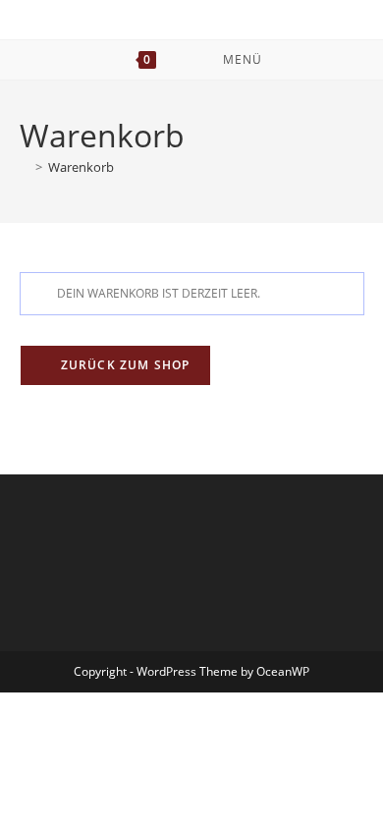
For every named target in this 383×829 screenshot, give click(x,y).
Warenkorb (81, 167)
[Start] (24, 167)
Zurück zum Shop (124, 365)
